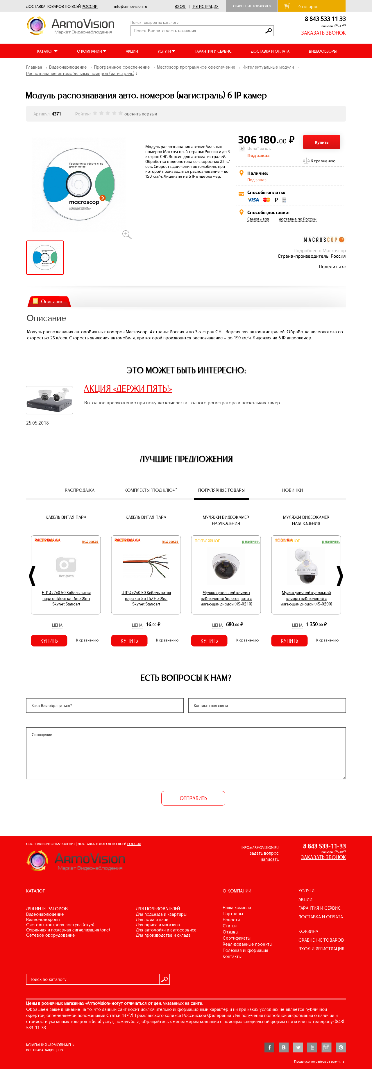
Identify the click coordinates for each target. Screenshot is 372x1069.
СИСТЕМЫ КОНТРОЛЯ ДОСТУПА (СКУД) (60, 924)
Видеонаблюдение (68, 67)
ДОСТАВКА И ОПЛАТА (270, 51)
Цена (57, 625)
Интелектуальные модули (268, 67)
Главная (34, 67)
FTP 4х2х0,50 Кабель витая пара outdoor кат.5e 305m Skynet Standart (66, 598)
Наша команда (237, 907)
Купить (322, 142)
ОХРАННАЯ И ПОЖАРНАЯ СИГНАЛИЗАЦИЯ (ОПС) (68, 930)
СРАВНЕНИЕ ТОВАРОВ (321, 940)
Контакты (232, 956)
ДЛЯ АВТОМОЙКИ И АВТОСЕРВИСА (166, 930)
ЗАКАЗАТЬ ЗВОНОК (323, 33)
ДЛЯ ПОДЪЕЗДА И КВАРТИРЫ (161, 914)
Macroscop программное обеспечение (196, 67)
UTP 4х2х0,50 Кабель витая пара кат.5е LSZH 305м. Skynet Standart (146, 598)
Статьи (230, 926)
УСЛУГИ (306, 890)
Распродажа (47, 540)
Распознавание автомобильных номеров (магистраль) (80, 73)
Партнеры (233, 913)
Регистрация (206, 6)
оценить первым (140, 114)
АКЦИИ (132, 51)
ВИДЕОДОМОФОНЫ (43, 919)
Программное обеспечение (122, 67)
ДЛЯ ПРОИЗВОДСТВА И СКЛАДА (163, 935)
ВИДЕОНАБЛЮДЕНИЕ (45, 914)
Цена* (253, 148)
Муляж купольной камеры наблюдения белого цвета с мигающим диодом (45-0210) (226, 598)
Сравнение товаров (252, 6)
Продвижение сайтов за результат (320, 1061)
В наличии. (251, 541)
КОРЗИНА (308, 931)
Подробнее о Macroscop (320, 250)
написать (270, 859)
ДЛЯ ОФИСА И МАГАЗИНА (158, 924)
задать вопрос (264, 853)
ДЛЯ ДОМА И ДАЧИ (152, 919)
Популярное (207, 541)
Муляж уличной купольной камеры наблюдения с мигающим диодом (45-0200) (306, 598)
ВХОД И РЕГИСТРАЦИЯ (321, 949)
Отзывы (230, 932)
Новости (231, 919)
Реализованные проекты (247, 944)
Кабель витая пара (66, 517)
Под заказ (90, 541)
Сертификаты (237, 938)
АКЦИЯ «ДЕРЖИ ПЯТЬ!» (128, 388)
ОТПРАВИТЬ (193, 798)
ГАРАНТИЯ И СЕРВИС (213, 51)
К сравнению (323, 160)
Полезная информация (245, 950)
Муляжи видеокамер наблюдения (226, 520)
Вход (180, 6)
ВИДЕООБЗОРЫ (323, 51)
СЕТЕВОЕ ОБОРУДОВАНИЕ (50, 935)
